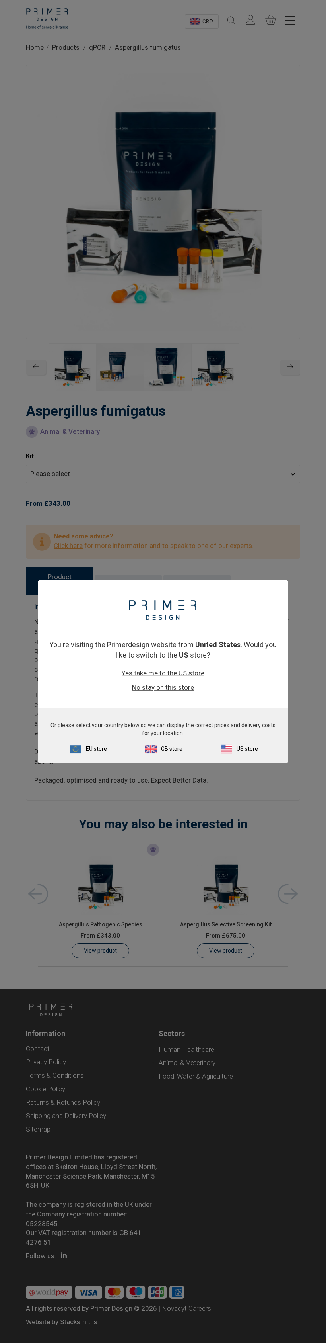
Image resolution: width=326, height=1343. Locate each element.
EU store (96, 748)
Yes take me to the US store (163, 673)
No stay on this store (163, 687)
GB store (171, 748)
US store (247, 748)
